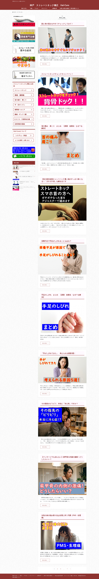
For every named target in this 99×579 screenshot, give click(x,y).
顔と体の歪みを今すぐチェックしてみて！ (57, 24)
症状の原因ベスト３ (75, 8)
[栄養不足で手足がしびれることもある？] (62, 273)
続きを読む (44, 63)
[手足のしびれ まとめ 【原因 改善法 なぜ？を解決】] (62, 332)
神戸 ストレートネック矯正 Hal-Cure (50, 5)
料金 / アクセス (34, 8)
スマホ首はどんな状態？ (25, 171)
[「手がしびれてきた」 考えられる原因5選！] (62, 382)
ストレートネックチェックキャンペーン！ (57, 74)
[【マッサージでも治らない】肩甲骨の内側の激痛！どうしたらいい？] (62, 494)
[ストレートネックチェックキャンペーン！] (62, 104)
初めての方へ (24, 8)
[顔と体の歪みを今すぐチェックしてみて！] (62, 52)
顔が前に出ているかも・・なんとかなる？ (27, 182)
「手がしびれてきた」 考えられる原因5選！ (59, 353)
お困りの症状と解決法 (64, 8)
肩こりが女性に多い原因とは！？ (27, 176)
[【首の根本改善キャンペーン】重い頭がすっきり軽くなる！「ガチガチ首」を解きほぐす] (62, 219)
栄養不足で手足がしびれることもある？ (56, 241)
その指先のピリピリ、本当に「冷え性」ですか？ (59, 404)
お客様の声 (54, 8)
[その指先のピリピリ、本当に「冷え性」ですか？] (62, 435)
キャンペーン (44, 8)
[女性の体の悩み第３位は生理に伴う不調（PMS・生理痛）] (62, 549)
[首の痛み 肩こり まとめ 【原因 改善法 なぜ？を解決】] (62, 159)
